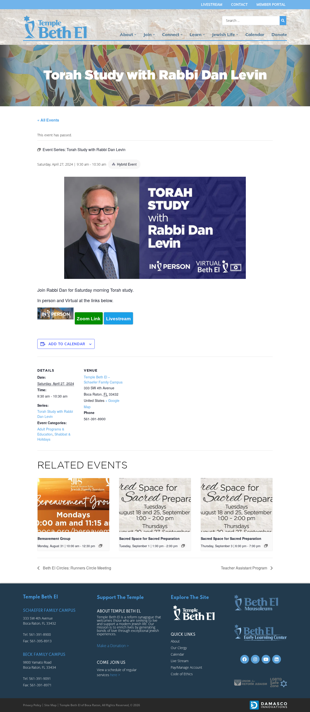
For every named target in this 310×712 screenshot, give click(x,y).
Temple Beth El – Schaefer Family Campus (103, 379)
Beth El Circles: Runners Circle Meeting (76, 568)
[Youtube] (266, 659)
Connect (170, 34)
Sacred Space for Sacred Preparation (149, 538)
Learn (196, 34)
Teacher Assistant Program (244, 568)
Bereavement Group (54, 538)
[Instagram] (255, 659)
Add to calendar (66, 344)
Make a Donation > (113, 645)
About (126, 34)
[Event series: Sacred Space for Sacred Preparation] (183, 545)
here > (115, 675)
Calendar (254, 34)
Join (147, 34)
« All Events (48, 120)
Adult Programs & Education (50, 431)
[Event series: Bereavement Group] (100, 545)
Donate (279, 34)
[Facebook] (244, 659)
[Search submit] (283, 20)
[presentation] (73, 505)
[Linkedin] (276, 659)
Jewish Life (223, 34)
